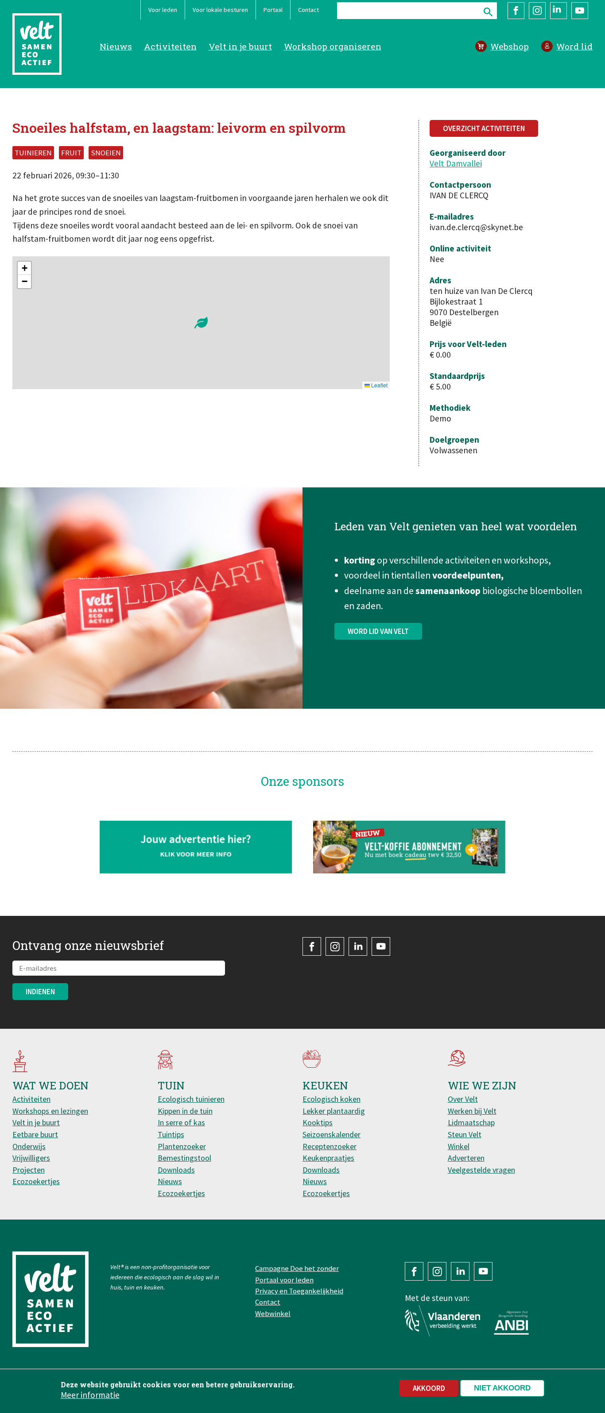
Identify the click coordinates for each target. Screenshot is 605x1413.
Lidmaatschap (471, 1122)
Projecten (28, 1170)
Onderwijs (29, 1146)
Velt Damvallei (456, 163)
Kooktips (317, 1122)
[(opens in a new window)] (409, 847)
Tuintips (171, 1134)
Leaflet (379, 385)
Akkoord (429, 1388)
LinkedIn (558, 10)
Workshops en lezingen (50, 1111)
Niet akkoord (502, 1388)
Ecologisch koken (331, 1099)
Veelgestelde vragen (481, 1170)
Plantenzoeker (182, 1146)
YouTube (579, 10)
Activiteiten (170, 46)
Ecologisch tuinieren (191, 1099)
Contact (308, 10)
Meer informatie (90, 1395)
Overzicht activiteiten (484, 128)
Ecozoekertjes (36, 1181)
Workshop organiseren (332, 46)
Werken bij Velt (472, 1111)
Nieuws (116, 46)
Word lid (574, 46)
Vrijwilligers (31, 1158)
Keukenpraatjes (328, 1158)
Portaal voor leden (284, 1280)
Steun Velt (464, 1134)
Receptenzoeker (329, 1146)
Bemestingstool (184, 1158)
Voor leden (162, 10)
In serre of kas (181, 1122)
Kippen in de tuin (185, 1111)
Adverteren (466, 1158)
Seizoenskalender (331, 1134)
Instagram (537, 10)
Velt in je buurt (240, 46)
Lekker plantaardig (333, 1111)
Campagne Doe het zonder (297, 1268)
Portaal (273, 10)
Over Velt (463, 1099)
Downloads (176, 1170)
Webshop (509, 46)
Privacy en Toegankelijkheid (299, 1291)
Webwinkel (273, 1313)
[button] (201, 322)
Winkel (458, 1146)
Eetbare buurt (35, 1134)
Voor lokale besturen (220, 10)
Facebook (516, 10)
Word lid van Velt (378, 631)
